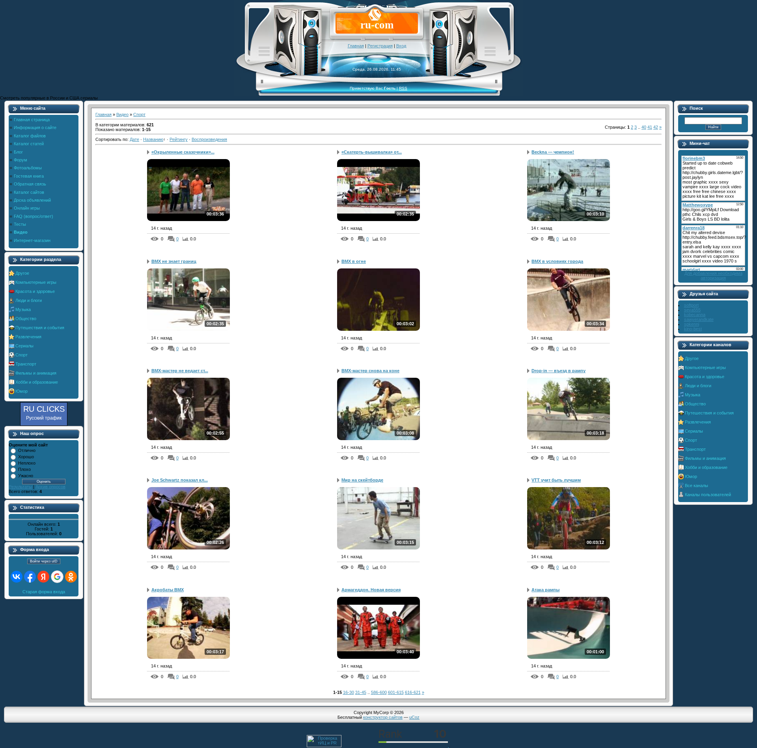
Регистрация (380, 45)
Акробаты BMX (167, 589)
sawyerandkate (699, 319)
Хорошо (26, 456)
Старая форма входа (43, 591)
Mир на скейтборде (362, 480)
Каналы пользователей (708, 494)
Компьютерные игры (35, 282)
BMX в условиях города (557, 261)
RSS (403, 88)
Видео (122, 114)
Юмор (21, 391)
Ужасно (25, 475)
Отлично (26, 450)
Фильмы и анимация (35, 373)
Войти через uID (44, 561)
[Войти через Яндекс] (43, 577)
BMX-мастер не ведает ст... (179, 370)
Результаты (20, 486)
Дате (134, 139)
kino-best (693, 328)
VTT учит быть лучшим (556, 480)
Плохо (24, 469)
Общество (25, 318)
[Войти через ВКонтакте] (16, 577)
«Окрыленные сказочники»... (182, 152)
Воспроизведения (209, 139)
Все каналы (696, 485)
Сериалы (24, 345)
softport (691, 305)
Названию (153, 139)
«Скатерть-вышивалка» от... (371, 152)
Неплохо (26, 463)
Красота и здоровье (35, 291)
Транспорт (25, 364)
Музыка (23, 309)
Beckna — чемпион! (552, 152)
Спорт (21, 354)
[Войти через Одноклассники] (71, 577)
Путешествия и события (39, 327)
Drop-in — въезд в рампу (558, 370)
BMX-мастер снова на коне (370, 370)
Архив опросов (50, 486)
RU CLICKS (44, 413)
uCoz (414, 717)
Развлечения (28, 336)
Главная (356, 45)
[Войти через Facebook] (30, 577)
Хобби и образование (36, 382)
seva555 (692, 309)
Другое (22, 273)
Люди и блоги (28, 300)
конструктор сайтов (383, 717)
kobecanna (694, 314)
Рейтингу (179, 139)
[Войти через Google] (57, 576)
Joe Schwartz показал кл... (179, 480)
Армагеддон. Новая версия (371, 589)
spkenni (691, 324)
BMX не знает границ (173, 261)
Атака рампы (545, 589)
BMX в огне (353, 261)
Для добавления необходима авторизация (713, 275)
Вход (401, 45)
